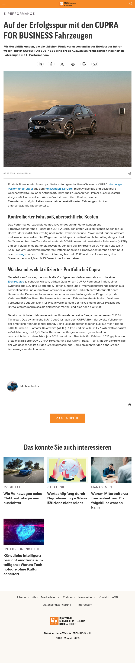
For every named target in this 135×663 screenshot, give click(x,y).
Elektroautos (16, 282)
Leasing (20, 254)
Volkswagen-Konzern (59, 189)
